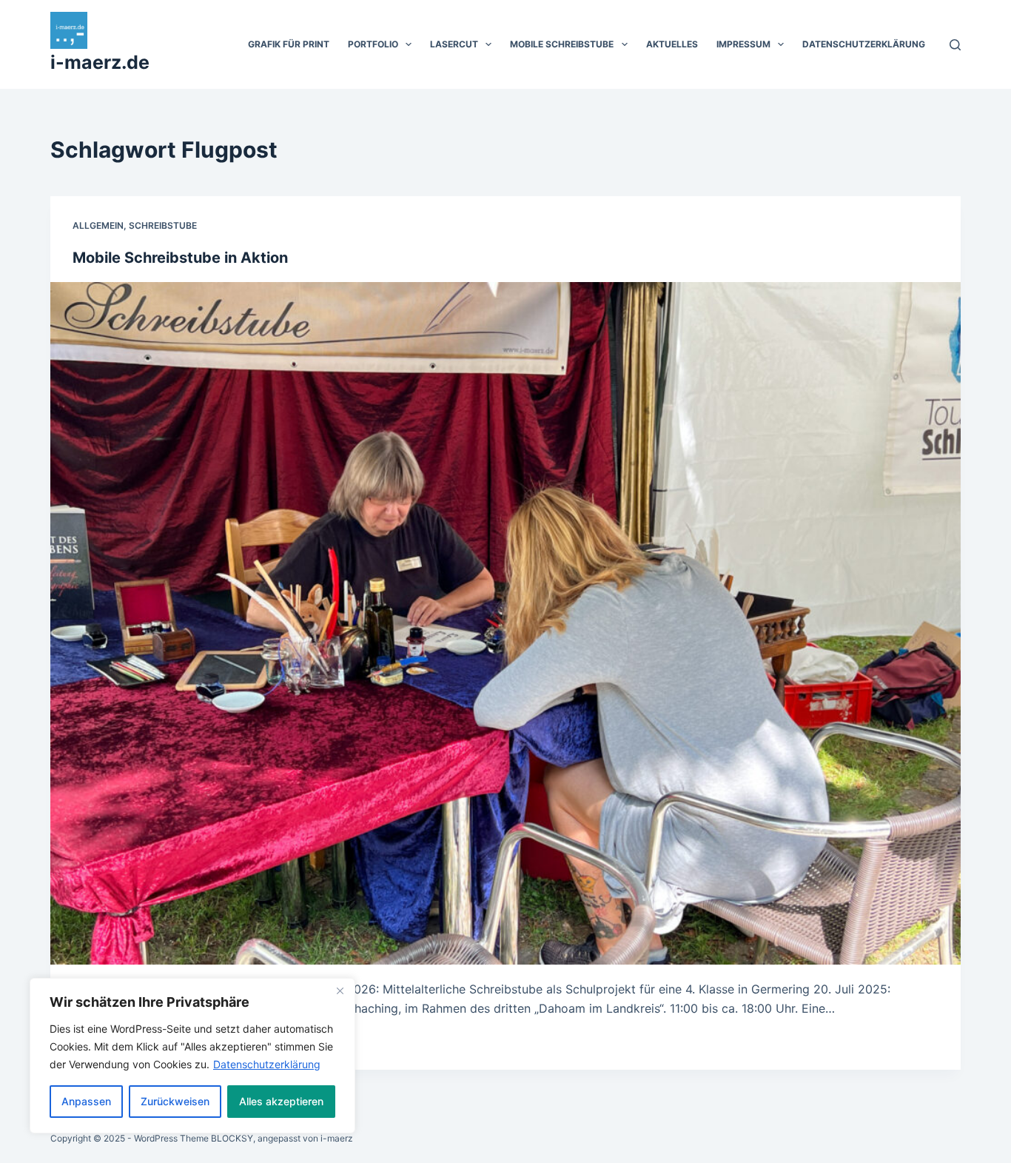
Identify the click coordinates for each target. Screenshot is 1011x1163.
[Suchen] (955, 44)
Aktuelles (672, 44)
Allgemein (98, 225)
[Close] (340, 990)
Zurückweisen (175, 1101)
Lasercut (454, 44)
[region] (192, 1055)
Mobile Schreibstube (562, 44)
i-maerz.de (100, 62)
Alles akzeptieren (281, 1101)
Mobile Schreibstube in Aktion (180, 258)
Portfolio (373, 44)
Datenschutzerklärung (266, 1064)
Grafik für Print (288, 44)
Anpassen (86, 1101)
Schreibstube (163, 225)
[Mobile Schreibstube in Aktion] (505, 623)
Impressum (743, 44)
